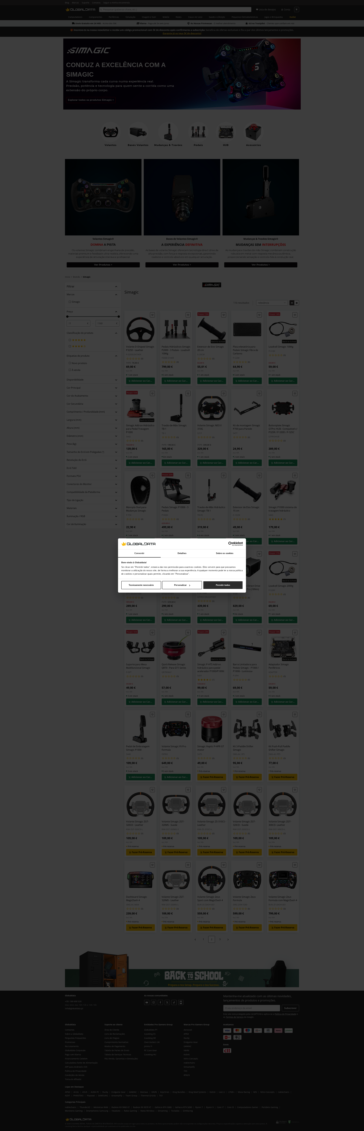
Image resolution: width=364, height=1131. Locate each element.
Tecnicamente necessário (141, 585)
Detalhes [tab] (182, 553)
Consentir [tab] (139, 553)
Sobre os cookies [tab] (224, 553)
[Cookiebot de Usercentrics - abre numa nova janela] (230, 544)
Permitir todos (223, 585)
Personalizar (180, 585)
